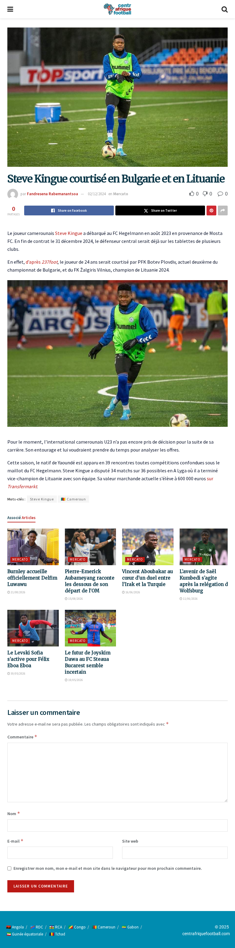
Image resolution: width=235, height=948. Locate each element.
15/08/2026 (75, 599)
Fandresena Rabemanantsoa (52, 193)
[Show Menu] (10, 9)
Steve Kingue (68, 233)
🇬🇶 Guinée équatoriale (24, 934)
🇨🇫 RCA (55, 927)
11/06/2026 (190, 599)
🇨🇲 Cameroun (73, 499)
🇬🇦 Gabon (130, 927)
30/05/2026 (17, 673)
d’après (42, 262)
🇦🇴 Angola (15, 927)
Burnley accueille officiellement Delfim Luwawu (32, 578)
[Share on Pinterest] (211, 210)
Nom (13, 813)
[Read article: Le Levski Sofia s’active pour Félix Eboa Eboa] (33, 628)
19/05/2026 (75, 680)
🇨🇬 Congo (77, 927)
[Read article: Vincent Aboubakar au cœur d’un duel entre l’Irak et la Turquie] (147, 547)
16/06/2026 (132, 592)
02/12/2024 (97, 193)
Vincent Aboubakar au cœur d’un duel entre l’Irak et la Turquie (147, 578)
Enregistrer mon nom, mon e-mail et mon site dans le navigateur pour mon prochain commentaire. (107, 868)
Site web (130, 841)
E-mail (15, 841)
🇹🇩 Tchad (57, 934)
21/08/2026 (17, 592)
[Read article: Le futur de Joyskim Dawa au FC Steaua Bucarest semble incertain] (90, 628)
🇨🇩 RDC (36, 927)
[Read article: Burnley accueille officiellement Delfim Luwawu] (33, 547)
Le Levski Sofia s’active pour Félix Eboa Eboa (28, 659)
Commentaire (22, 737)
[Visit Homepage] (117, 9)
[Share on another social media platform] (223, 210)
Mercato (120, 193)
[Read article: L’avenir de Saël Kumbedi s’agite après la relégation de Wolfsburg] (205, 547)
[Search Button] (225, 9)
